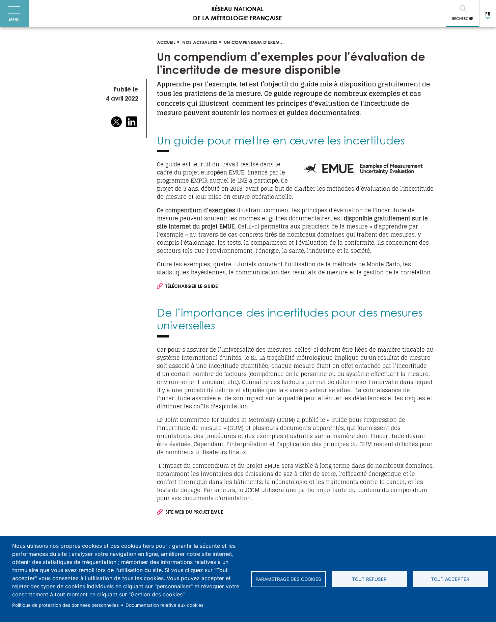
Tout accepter (450, 579)
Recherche (462, 18)
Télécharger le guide (191, 286)
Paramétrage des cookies (288, 579)
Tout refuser (369, 579)
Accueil (166, 42)
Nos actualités (199, 42)
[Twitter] (116, 123)
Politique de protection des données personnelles (65, 605)
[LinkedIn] (131, 123)
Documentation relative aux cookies (164, 605)
